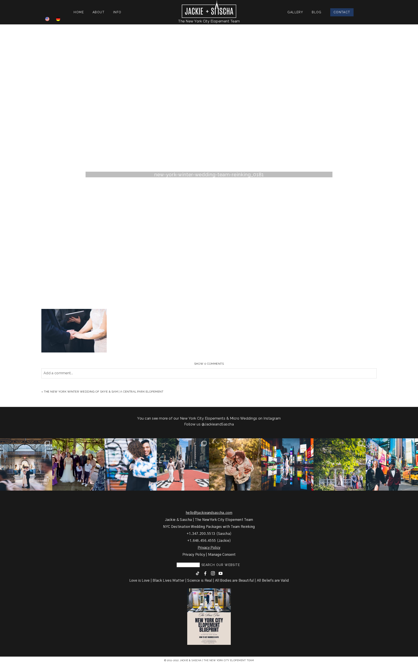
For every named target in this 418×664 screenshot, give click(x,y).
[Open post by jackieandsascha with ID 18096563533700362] (235, 464)
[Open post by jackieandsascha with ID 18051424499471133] (392, 464)
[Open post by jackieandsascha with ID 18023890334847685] (130, 464)
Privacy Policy (209, 547)
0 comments (209, 363)
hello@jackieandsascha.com (209, 513)
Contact (342, 12)
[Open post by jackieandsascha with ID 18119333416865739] (183, 464)
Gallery (295, 12)
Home (79, 12)
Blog (317, 12)
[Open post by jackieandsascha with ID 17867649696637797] (78, 464)
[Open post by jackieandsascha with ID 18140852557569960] (26, 464)
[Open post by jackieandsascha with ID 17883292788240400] (340, 464)
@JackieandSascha (218, 424)
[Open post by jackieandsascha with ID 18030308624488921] (287, 464)
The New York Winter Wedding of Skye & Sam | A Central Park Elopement (103, 391)
